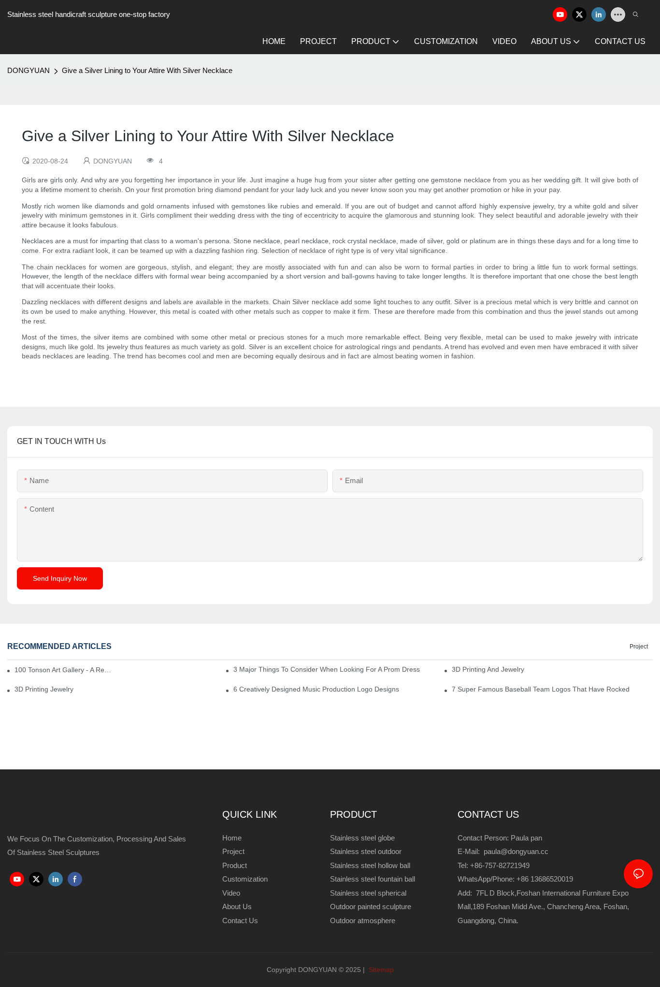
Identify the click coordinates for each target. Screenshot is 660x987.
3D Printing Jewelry (43, 689)
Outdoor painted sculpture (370, 906)
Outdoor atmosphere (362, 920)
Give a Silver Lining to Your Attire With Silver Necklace (147, 70)
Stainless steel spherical (368, 893)
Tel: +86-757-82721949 (494, 865)
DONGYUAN (28, 70)
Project (639, 646)
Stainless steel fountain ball (372, 879)
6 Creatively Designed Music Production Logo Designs (316, 689)
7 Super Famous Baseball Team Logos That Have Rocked (541, 689)
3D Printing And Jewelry (488, 669)
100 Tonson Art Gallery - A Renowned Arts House (62, 670)
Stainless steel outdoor (366, 851)
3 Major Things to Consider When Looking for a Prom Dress (326, 669)
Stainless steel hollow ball (370, 865)
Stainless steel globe (362, 838)
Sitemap (380, 969)
